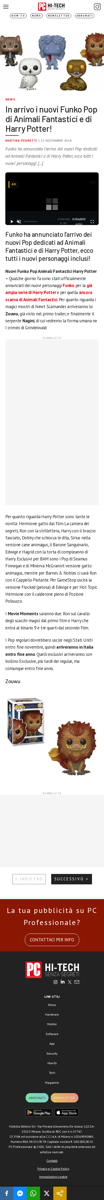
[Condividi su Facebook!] (6, 1193)
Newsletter (59, 15)
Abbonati (85, 15)
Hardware (52, 1014)
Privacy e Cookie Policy (53, 1169)
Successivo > (71, 878)
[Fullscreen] (92, 221)
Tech (52, 1073)
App (52, 1044)
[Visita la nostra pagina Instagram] (56, 982)
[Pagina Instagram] (97, 6)
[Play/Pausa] (12, 221)
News (36, 15)
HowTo (52, 1063)
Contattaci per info (52, 940)
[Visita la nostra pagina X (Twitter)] (70, 982)
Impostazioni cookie (53, 1177)
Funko (68, 285)
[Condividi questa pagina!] (60, 1193)
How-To (18, 15)
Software (52, 1034)
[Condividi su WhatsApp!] (33, 1193)
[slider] (30, 221)
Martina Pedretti (21, 140)
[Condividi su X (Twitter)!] (46, 1193)
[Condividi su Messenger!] (20, 1193)
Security (52, 1053)
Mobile (52, 1024)
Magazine (52, 1083)
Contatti (51, 1161)
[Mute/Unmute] (19, 221)
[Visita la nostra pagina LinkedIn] (62, 982)
